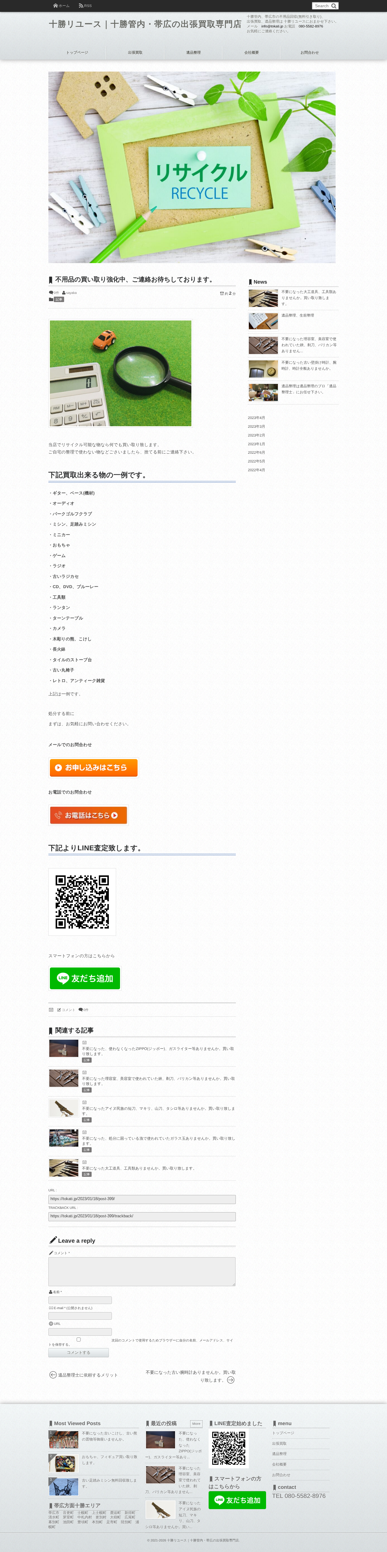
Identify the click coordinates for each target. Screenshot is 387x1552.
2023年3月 (256, 426)
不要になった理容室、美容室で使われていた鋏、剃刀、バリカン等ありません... (309, 345)
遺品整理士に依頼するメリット (88, 1375)
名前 (56, 1292)
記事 (59, 299)
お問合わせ (310, 52)
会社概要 (251, 52)
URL (57, 1324)
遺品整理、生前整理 (297, 315)
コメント (69, 1010)
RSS (88, 6)
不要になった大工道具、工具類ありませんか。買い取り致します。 (139, 1168)
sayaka (71, 293)
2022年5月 (256, 461)
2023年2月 (256, 435)
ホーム (64, 6)
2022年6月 (256, 452)
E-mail (58, 1308)
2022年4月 (256, 470)
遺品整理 (193, 52)
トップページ (77, 52)
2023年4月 (256, 418)
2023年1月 (256, 444)
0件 (56, 293)
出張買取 (135, 52)
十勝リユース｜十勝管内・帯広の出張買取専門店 (145, 24)
